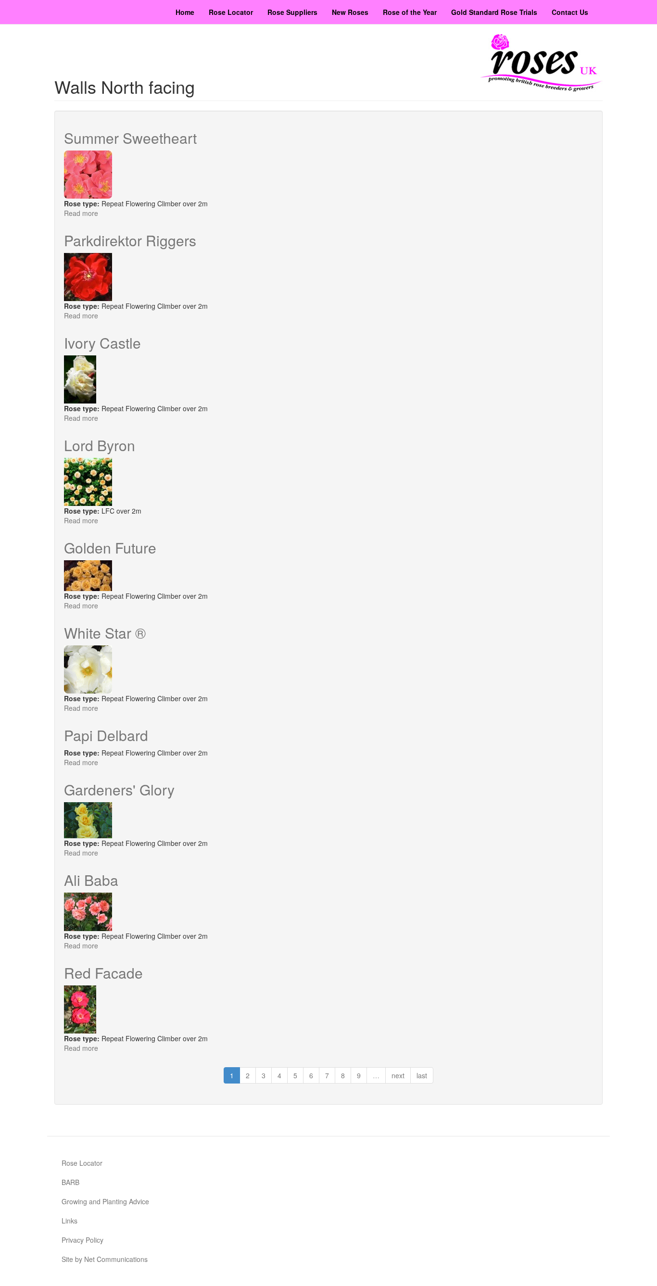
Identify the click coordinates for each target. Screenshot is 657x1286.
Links (69, 1220)
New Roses (350, 12)
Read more (81, 213)
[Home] (541, 63)
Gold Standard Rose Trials (494, 12)
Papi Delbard (106, 735)
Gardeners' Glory (119, 789)
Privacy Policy (82, 1240)
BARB (70, 1182)
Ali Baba (91, 880)
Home (185, 12)
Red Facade (103, 972)
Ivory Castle (102, 342)
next (398, 1075)
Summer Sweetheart (130, 137)
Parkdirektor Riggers (130, 240)
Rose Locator (231, 12)
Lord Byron (99, 445)
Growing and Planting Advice (105, 1201)
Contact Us (570, 12)
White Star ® (105, 632)
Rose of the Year (410, 12)
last (422, 1075)
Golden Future (110, 547)
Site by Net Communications (105, 1259)
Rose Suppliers (292, 12)
